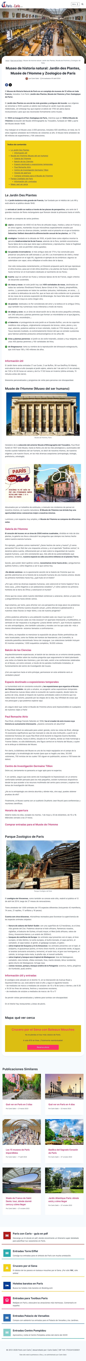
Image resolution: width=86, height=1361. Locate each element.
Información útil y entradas (25, 181)
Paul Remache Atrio (22, 167)
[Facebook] (6, 84)
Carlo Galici (12, 1108)
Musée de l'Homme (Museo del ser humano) (29, 156)
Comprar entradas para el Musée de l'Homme (33, 176)
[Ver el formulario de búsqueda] (82, 4)
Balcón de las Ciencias (23, 161)
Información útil (20, 153)
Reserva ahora (43, 1047)
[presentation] (22, 1087)
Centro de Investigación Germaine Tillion (31, 170)
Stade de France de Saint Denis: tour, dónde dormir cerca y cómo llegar (19, 1201)
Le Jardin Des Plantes (20, 150)
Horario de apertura (22, 173)
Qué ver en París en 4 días (61, 1104)
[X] (10, 84)
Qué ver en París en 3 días (19, 1104)
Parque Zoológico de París (22, 179)
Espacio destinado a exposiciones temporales (33, 164)
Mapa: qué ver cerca (19, 184)
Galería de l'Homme (22, 159)
